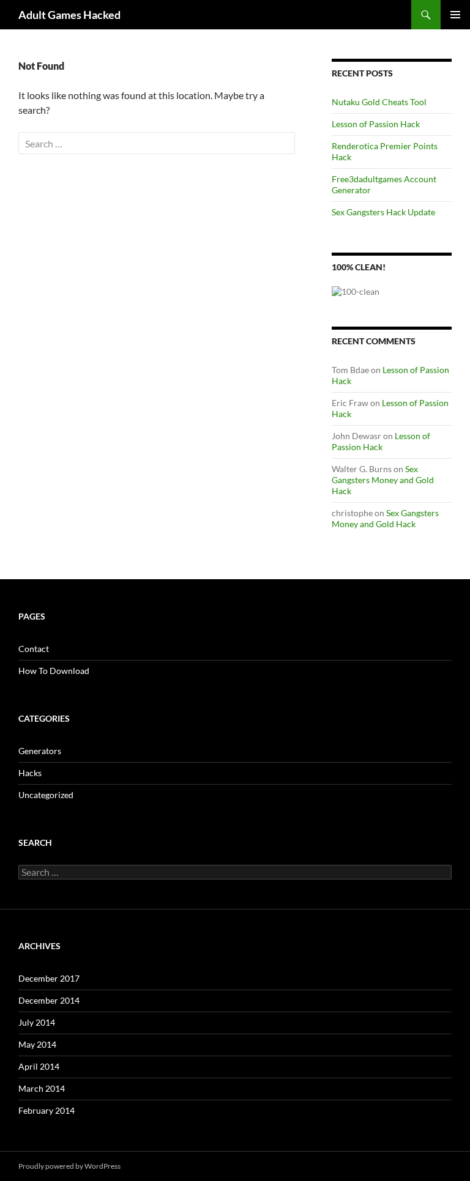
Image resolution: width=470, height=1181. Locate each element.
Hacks (30, 773)
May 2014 (37, 1044)
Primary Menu (455, 14)
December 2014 (49, 1000)
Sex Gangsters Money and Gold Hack (383, 480)
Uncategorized (45, 795)
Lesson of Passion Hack (376, 124)
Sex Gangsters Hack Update (383, 212)
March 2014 (41, 1088)
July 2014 (36, 1022)
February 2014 (46, 1110)
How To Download (53, 670)
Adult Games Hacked (69, 14)
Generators (39, 751)
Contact (33, 648)
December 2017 (49, 978)
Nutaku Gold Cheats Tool (379, 102)
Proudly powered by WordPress (69, 1166)
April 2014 (38, 1066)
